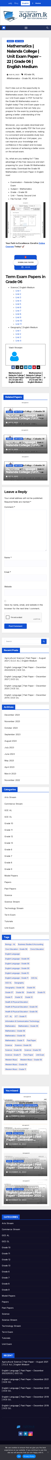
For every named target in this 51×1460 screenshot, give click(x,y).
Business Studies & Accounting (30, 944)
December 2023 (12, 715)
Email (7, 572)
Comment (9, 507)
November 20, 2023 (17, 1144)
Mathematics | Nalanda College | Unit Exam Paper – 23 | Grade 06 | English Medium (17, 377)
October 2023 (11, 728)
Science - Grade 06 (23, 1045)
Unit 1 (18, 291)
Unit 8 (18, 314)
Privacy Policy (29, 1456)
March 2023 (10, 773)
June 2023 (9, 754)
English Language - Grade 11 (16, 978)
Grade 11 (10, 412)
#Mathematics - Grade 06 (19, 78)
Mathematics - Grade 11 (14, 1040)
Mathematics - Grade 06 (28, 1026)
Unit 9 (18, 317)
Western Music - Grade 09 (16, 1064)
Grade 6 (10, 41)
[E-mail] (10, 364)
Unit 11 (18, 324)
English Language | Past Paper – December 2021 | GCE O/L (24, 1167)
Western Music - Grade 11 (15, 1069)
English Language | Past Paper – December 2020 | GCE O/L (24, 1195)
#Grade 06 (29, 74)
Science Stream (12, 902)
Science (8, 895)
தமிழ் (10, 3)
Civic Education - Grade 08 (16, 949)
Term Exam (9, 915)
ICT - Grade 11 (20, 1016)
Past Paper (31, 1040)
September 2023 (12, 734)
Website (8, 586)
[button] (47, 27)
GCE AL (8, 810)
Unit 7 (18, 310)
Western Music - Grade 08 (31, 1060)
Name (8, 557)
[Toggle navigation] (26, 27)
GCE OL (8, 817)
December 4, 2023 (17, 1116)
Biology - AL (10, 944)
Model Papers (11, 875)
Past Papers (10, 888)
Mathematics (10, 1026)
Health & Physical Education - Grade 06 (21, 1007)
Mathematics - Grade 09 (15, 1036)
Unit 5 (18, 304)
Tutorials (8, 921)
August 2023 (10, 741)
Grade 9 (8, 869)
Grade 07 (9, 992)
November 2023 (12, 721)
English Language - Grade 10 (17, 973)
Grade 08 (20, 992)
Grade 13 (8, 843)
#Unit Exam (37, 78)
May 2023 (9, 760)
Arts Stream (10, 797)
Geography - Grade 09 (14, 988)
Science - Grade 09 (33, 1050)
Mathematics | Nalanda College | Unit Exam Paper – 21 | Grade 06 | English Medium (34, 377)
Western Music (11, 1060)
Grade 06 (31, 988)
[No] (48, 1452)
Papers (7, 882)
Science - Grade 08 (13, 1050)
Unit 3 (18, 297)
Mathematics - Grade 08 (15, 1031)
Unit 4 (18, 301)
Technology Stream (13, 908)
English (25, 3)
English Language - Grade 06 (17, 959)
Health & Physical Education (16, 1002)
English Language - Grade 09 (17, 968)
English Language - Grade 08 (17, 963)
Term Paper (28, 1055)
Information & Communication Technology (22, 1021)
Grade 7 (8, 856)
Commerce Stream (13, 804)
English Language (12, 954)
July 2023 (9, 747)
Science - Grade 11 (13, 1055)
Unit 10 (18, 320)
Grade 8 (8, 862)
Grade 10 (8, 823)
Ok (19, 1456)
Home (38, 3)
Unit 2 (18, 294)
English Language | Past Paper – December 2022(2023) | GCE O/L (23, 1139)
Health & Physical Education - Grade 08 (21, 1012)
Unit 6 (18, 307)
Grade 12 (8, 836)
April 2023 (9, 767)
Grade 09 (31, 992)
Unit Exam (19, 41)
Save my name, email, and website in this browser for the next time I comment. (23, 607)
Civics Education (37, 949)
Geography (19, 983)
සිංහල (16, 3)
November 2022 (12, 780)
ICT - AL (8, 1016)
